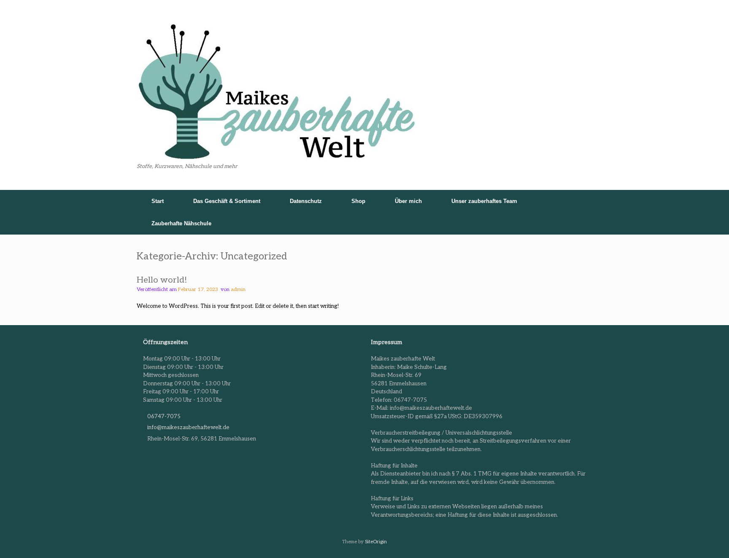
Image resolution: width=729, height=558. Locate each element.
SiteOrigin (376, 542)
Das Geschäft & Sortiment (226, 201)
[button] (579, 212)
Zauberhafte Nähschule (181, 223)
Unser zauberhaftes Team (484, 201)
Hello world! (162, 280)
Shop (358, 201)
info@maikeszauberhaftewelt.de (188, 427)
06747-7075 (164, 416)
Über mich (408, 201)
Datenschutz (306, 201)
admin (238, 289)
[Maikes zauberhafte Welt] (276, 89)
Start (157, 201)
